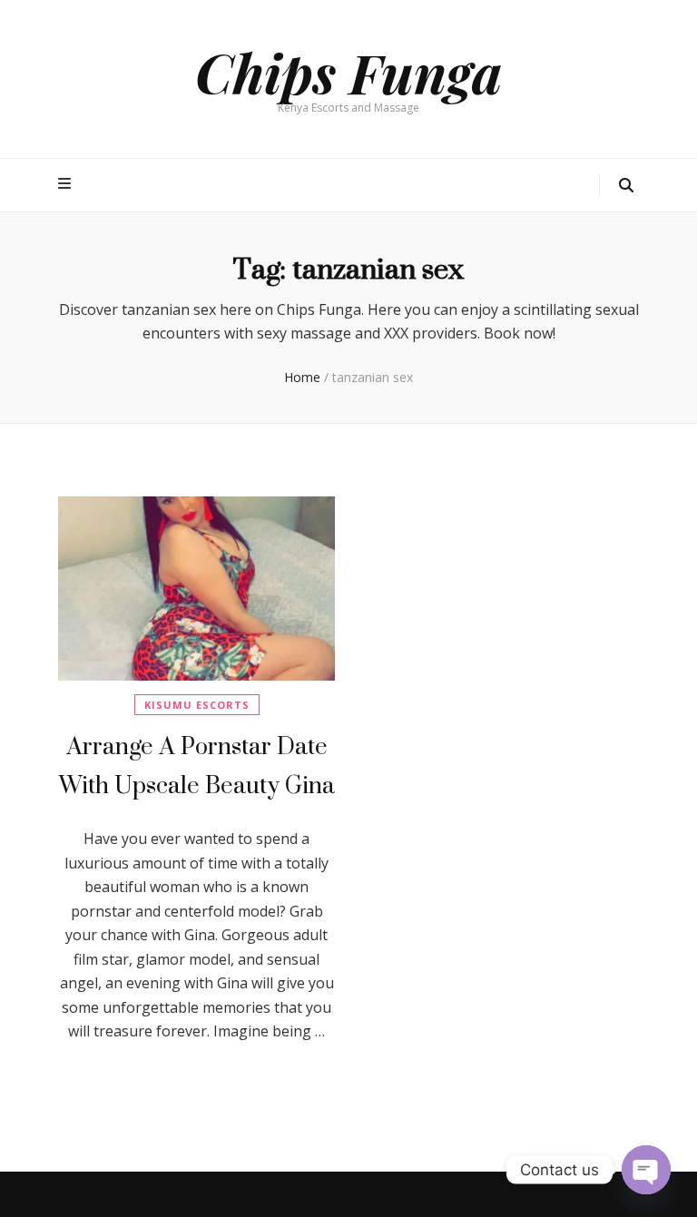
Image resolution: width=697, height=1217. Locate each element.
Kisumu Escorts (197, 705)
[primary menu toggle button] (66, 184)
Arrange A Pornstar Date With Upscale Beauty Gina (197, 765)
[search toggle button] (626, 185)
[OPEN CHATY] (646, 1169)
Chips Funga (348, 71)
